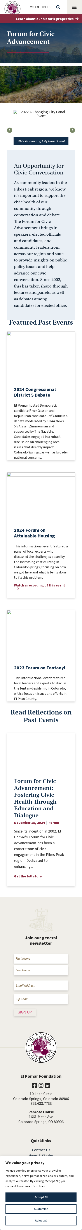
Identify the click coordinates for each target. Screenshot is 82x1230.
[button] (10, 5)
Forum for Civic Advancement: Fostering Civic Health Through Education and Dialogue (35, 798)
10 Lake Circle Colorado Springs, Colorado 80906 (41, 1096)
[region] (41, 1193)
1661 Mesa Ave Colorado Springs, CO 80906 (41, 1119)
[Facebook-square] (34, 1085)
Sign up (25, 1012)
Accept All (41, 1197)
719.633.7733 (41, 1103)
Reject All (41, 1221)
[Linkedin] (47, 1085)
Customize (41, 1209)
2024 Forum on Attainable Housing (34, 533)
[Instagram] (41, 1085)
